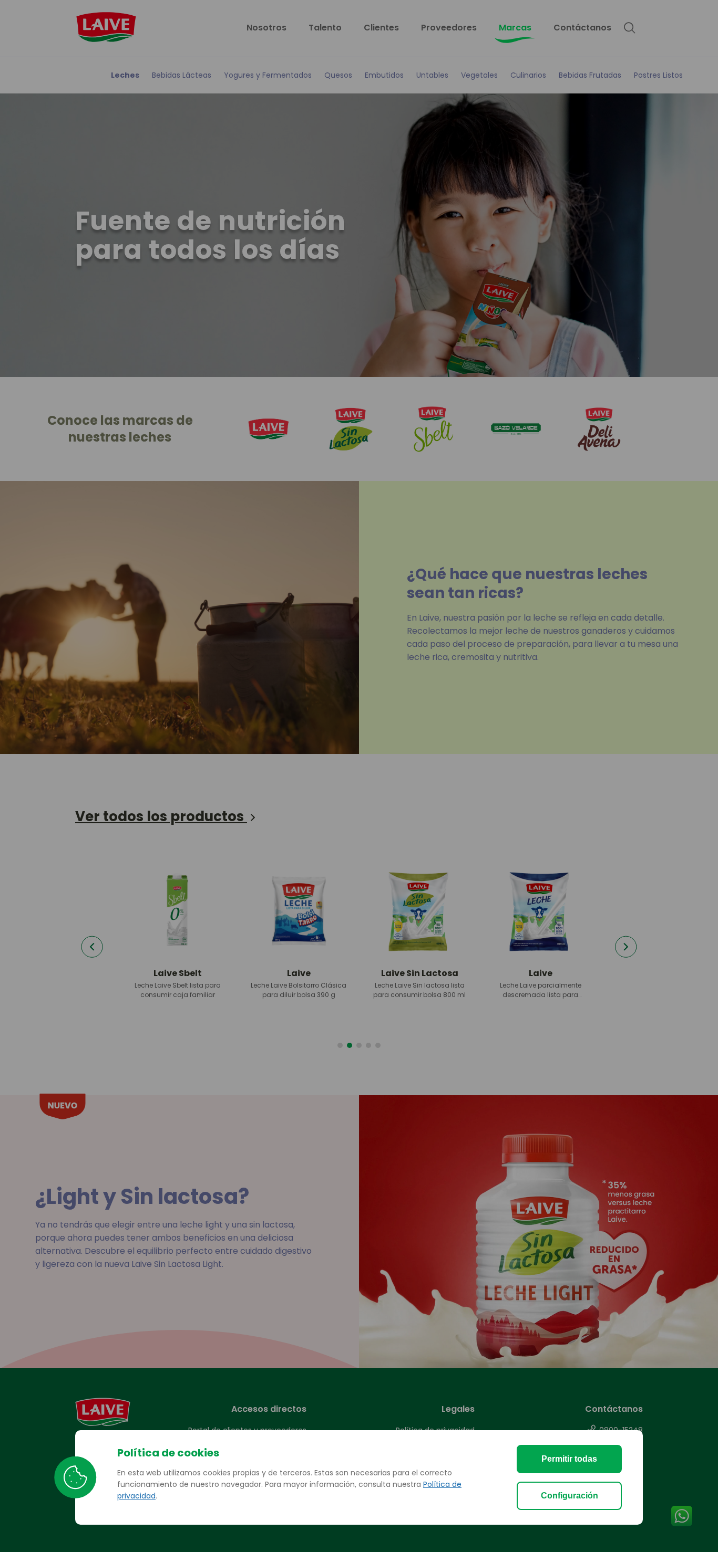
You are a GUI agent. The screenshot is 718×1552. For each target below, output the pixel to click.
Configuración (569, 1495)
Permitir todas (569, 1458)
